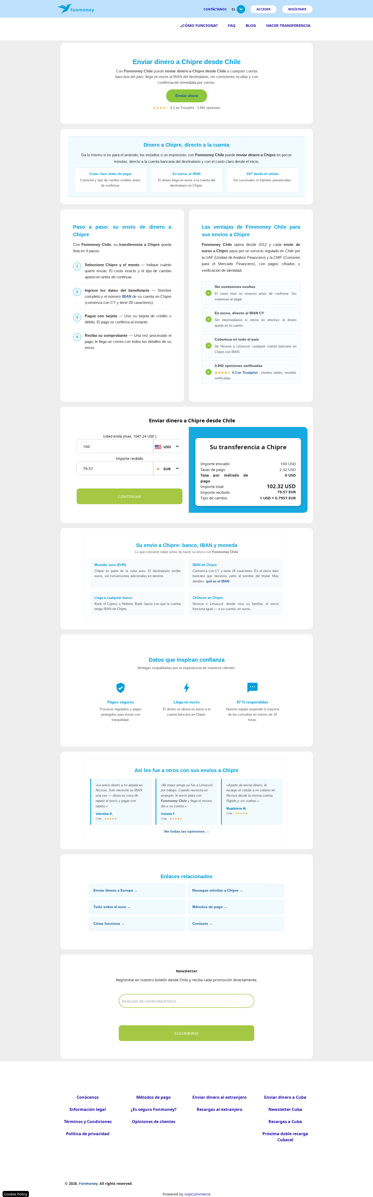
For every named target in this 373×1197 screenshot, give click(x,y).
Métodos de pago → (209, 907)
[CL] (241, 11)
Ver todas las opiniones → (186, 831)
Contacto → (202, 923)
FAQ (231, 25)
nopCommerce (197, 1193)
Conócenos (88, 1097)
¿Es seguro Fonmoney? (154, 1109)
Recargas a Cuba (285, 1121)
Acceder (263, 9)
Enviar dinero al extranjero (219, 1097)
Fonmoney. (88, 1183)
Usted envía (129, 436)
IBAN (126, 296)
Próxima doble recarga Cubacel (285, 1137)
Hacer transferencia (288, 25)
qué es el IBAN (217, 581)
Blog (251, 25)
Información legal (88, 1109)
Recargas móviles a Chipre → (217, 890)
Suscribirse (186, 1033)
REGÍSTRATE (297, 9)
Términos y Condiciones (88, 1121)
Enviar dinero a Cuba (285, 1097)
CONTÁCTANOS (215, 9)
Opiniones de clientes (153, 1121)
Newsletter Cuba (285, 1109)
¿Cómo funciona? (199, 25)
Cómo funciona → (109, 923)
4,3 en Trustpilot (236, 373)
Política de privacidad (87, 1133)
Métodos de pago (153, 1097)
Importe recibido (129, 458)
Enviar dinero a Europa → (115, 890)
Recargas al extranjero (219, 1109)
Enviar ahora (186, 95)
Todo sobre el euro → (112, 907)
